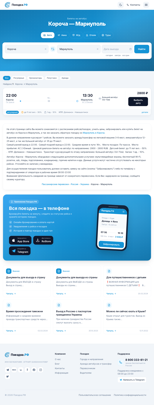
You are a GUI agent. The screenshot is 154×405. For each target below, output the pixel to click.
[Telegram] (7, 370)
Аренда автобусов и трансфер (96, 363)
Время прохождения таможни (24, 311)
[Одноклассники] (27, 370)
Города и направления (91, 359)
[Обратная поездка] (53, 49)
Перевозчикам (87, 368)
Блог (57, 363)
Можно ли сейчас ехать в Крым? (126, 311)
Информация (61, 373)
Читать (9, 293)
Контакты (60, 368)
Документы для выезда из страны (76, 277)
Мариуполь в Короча (94, 132)
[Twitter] (7, 376)
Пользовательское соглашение (95, 395)
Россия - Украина (80, 184)
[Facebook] (34, 370)
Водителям (85, 373)
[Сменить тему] (121, 5)
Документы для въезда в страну (25, 277)
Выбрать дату (138, 101)
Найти (141, 49)
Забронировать (111, 244)
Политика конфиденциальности (130, 395)
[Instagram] (40, 370)
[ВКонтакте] (20, 370)
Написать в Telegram (134, 379)
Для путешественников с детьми (126, 277)
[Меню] (146, 5)
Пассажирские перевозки (55, 184)
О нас (58, 359)
